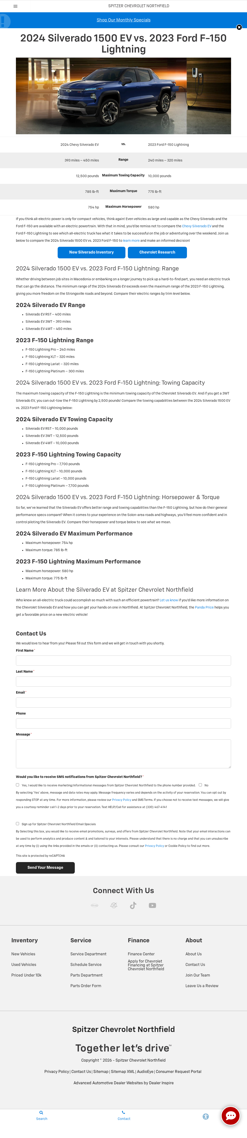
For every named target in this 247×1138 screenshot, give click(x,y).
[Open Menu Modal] (15, 6)
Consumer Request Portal (178, 1072)
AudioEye (145, 1072)
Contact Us (195, 965)
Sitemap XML (123, 1072)
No (206, 785)
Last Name (25, 671)
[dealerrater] (114, 905)
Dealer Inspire (161, 1083)
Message (24, 734)
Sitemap (101, 1072)
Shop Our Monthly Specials (124, 20)
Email (21, 692)
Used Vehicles (23, 965)
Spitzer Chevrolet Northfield (141, 1061)
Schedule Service (86, 965)
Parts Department (86, 975)
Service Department (88, 954)
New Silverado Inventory (91, 252)
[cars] (94, 905)
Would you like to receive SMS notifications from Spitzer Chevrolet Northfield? (80, 777)
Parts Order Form (85, 986)
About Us (193, 954)
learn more (131, 240)
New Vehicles (23, 954)
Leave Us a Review (202, 986)
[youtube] (152, 905)
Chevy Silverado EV (196, 226)
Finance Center (141, 954)
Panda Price (204, 607)
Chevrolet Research (157, 252)
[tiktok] (133, 905)
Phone (21, 713)
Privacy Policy (121, 800)
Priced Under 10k (26, 975)
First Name (25, 650)
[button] (239, 27)
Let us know (169, 600)
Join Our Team (197, 975)
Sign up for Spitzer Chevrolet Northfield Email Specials (59, 824)
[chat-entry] (230, 1115)
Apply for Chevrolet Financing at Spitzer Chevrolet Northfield (146, 965)
